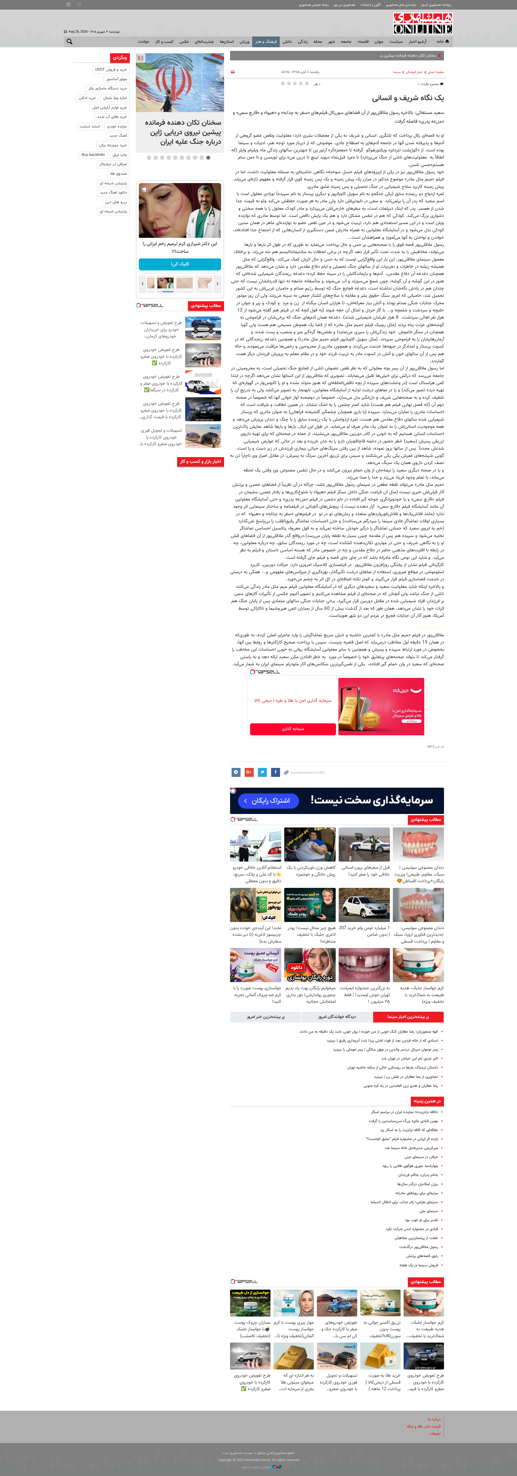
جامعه (346, 42)
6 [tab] (175, 157)
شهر (331, 42)
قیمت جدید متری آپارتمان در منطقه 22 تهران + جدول (167, 619)
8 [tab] (162, 157)
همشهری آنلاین (420, 23)
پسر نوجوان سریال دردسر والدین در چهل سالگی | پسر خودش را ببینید (385, 1050)
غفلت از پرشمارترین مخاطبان (416, 1238)
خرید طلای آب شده (112, 117)
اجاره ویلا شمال (115, 98)
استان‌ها (227, 42)
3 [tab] (195, 157)
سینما (397, 72)
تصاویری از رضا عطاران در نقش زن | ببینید (406, 1077)
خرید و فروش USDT (111, 70)
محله (318, 42)
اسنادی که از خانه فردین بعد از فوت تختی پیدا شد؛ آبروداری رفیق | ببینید (382, 1041)
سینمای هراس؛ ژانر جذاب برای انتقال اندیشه (404, 1202)
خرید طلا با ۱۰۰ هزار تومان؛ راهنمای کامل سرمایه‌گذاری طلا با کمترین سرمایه (164, 508)
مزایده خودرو (117, 127)
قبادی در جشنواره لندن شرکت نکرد (412, 1229)
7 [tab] (169, 157)
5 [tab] (182, 157)
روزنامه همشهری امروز (436, 4)
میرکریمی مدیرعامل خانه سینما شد (411, 1148)
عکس (184, 42)
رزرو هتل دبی (116, 202)
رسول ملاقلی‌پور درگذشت (418, 1247)
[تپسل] (253, 672)
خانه (440, 42)
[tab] (408, 1017)
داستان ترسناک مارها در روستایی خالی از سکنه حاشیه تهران (392, 1068)
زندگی (303, 42)
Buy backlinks (93, 155)
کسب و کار (164, 42)
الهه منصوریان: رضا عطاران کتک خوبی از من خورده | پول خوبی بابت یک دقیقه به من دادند (368, 1032)
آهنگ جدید (118, 136)
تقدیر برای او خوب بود (421, 1220)
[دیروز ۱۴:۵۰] (207, 511)
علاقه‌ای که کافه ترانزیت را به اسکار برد (409, 1130)
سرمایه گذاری (293, 729)
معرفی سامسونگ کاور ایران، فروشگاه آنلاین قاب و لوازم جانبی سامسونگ (163, 537)
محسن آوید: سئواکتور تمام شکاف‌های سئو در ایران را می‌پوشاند (168, 593)
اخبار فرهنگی (414, 72)
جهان (379, 42)
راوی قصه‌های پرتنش (422, 1256)
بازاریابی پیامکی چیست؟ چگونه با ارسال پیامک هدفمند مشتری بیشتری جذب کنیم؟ (164, 706)
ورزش (244, 42)
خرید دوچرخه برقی (113, 145)
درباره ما (434, 1419)
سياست (396, 42)
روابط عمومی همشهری (314, 4)
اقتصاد (363, 42)
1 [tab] (208, 157)
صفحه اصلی (436, 72)
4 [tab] (188, 157)
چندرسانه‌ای (204, 42)
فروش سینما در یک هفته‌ (418, 1265)
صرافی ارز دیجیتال (113, 164)
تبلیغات (435, 1434)
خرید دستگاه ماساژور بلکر (107, 89)
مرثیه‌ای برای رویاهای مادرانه (417, 1193)
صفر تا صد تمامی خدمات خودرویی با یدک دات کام (163, 562)
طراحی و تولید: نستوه (256, 1467)
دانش (287, 42)
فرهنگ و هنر (266, 42)
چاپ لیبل (119, 155)
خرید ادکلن (87, 98)
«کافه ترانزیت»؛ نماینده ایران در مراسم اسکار (404, 1112)
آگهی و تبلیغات (371, 4)
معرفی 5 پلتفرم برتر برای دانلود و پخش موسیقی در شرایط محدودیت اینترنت (162, 649)
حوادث (143, 42)
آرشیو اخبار (417, 42)
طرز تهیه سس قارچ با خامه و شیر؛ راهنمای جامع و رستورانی (162, 477)
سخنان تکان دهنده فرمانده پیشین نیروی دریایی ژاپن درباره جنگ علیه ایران (379, 56)
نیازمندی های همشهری (401, 4)
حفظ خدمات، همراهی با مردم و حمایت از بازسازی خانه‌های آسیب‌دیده (164, 734)
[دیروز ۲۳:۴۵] (180, 82)
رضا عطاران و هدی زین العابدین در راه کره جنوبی (401, 1086)
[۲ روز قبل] (207, 596)
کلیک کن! (180, 264)
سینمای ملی (428, 1211)
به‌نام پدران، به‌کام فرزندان (418, 1175)
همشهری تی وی (344, 4)
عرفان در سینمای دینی (421, 1157)
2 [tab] (201, 157)
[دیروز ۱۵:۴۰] (207, 483)
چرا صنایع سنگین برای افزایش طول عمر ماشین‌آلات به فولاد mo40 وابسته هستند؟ (162, 678)
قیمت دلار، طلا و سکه (424, 1427)
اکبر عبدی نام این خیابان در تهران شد (409, 1059)
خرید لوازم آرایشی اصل (109, 108)
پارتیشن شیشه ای (113, 183)
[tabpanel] (180, 103)
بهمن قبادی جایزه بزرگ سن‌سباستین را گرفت (403, 1121)
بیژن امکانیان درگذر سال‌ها (417, 1184)
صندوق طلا (118, 174)
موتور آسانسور (116, 79)
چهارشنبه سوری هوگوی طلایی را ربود (410, 1166)
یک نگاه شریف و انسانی (408, 98)
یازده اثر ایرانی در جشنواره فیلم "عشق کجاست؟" (402, 1139)
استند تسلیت (90, 127)
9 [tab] (155, 157)
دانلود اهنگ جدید (113, 193)
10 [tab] (149, 157)
